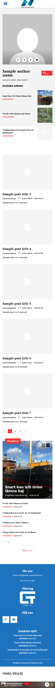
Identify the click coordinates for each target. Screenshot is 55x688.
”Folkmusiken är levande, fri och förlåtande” (22, 513)
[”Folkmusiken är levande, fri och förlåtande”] (44, 132)
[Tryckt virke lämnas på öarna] (44, 115)
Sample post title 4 (17, 249)
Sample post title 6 (17, 358)
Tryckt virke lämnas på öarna (16, 113)
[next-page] (48, 445)
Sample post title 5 (17, 303)
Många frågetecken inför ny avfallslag (19, 532)
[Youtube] (37, 60)
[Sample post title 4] (27, 226)
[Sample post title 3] (27, 172)
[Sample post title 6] (27, 336)
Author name (27, 198)
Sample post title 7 (17, 413)
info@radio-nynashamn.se (16, 495)
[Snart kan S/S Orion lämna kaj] (44, 97)
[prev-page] (43, 445)
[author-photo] (19, 198)
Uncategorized (9, 199)
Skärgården (8, 99)
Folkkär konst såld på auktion (16, 522)
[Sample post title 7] (27, 391)
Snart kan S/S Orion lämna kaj (17, 96)
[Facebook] (30, 60)
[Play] (47, 684)
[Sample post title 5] (27, 281)
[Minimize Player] (52, 684)
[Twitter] (18, 60)
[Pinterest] (24, 60)
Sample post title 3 (17, 194)
